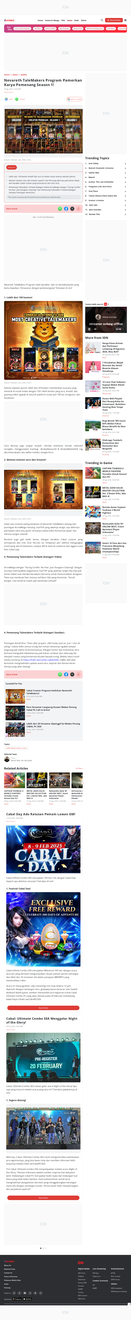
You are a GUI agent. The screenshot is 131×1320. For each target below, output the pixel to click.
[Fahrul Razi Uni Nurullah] (7, 759)
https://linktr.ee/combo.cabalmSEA (41, 659)
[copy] (78, 209)
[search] (101, 20)
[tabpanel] (43, 187)
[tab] (12, 167)
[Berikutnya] (83, 782)
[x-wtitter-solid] (72, 209)
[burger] (125, 20)
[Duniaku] (9, 20)
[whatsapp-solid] (60, 209)
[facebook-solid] (66, 209)
